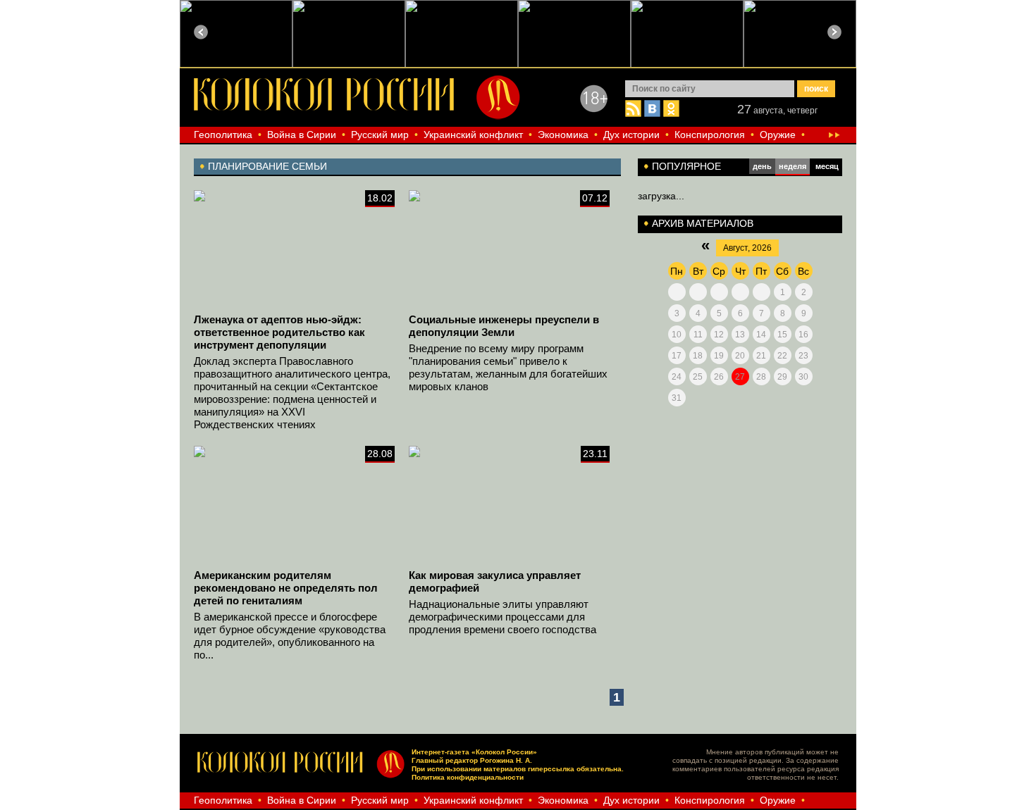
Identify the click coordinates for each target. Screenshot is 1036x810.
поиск (816, 89)
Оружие (778, 134)
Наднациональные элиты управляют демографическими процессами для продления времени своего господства (502, 616)
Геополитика (223, 134)
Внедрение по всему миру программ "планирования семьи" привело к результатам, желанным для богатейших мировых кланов (508, 367)
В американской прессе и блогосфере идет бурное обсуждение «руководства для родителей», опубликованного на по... (290, 636)
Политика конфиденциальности (468, 777)
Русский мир (380, 134)
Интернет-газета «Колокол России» (474, 752)
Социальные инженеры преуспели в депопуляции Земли (504, 325)
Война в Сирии (301, 134)
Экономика (563, 134)
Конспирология (709, 134)
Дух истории (631, 134)
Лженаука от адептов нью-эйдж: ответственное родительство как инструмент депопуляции (279, 332)
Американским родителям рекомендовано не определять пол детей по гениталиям (286, 587)
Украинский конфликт (473, 134)
